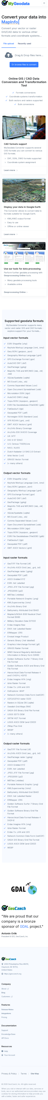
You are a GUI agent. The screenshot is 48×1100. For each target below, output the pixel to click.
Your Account (9, 1055)
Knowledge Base (8, 1034)
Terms (24, 1073)
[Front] (15, 3)
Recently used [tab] (24, 43)
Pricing (4, 1017)
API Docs (5, 1038)
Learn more (10, 170)
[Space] (8, 958)
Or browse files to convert (24, 64)
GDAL (24, 926)
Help (6, 1051)
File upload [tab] (8, 43)
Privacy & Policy (9, 1073)
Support (4, 1030)
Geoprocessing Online (15, 275)
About (4, 989)
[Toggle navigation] (44, 3)
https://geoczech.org (12, 974)
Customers (6, 996)
